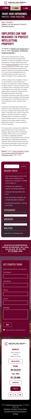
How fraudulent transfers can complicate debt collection (15, 199)
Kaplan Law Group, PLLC (19, 48)
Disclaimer (7, 409)
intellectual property (12, 64)
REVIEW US (16, 383)
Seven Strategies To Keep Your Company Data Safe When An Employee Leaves (15, 153)
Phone (5, 290)
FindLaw (15, 414)
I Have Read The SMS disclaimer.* (16, 330)
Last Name (7, 281)
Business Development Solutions (14, 411)
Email (16, 8)
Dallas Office (15, 361)
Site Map (14, 409)
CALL (26, 8)
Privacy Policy (22, 409)
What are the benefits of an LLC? (15, 193)
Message (6, 308)
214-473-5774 (10, 249)
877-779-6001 (13, 251)
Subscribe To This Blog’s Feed (13, 233)
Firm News (15, 50)
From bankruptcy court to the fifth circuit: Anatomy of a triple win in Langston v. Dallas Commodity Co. (16, 179)
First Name (7, 272)
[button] (5, 7)
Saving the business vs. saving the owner (16, 204)
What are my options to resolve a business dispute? (15, 187)
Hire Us (15, 389)
